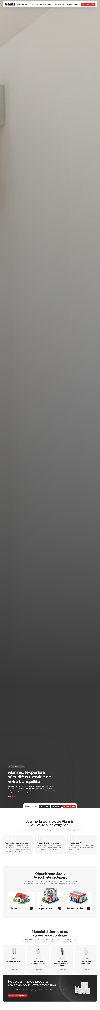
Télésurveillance (67, 4)
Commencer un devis (88, 4)
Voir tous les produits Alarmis (17, 995)
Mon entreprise (56, 806)
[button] (25, 4)
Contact (76, 4)
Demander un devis (69, 806)
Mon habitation (44, 806)
